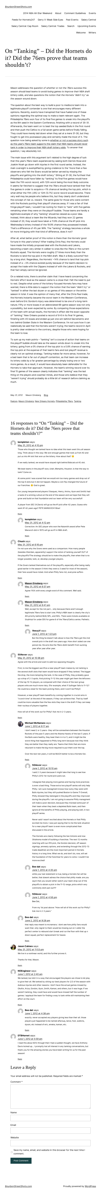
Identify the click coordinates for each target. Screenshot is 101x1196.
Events (92, 13)
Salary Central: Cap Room (24, 26)
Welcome (81, 32)
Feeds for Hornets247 (23, 19)
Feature (13, 401)
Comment (16, 1082)
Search (71, 26)
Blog (46, 395)
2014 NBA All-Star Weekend (37, 13)
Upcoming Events (86, 26)
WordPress (90, 1186)
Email (13, 1125)
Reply (20, 514)
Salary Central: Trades (52, 26)
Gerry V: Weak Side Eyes (50, 19)
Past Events (72, 19)
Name (13, 1112)
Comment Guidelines (75, 13)
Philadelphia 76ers (64, 401)
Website (14, 1137)
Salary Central (88, 19)
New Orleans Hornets (45, 401)
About (58, 13)
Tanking (77, 401)
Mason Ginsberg (26, 401)
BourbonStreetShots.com (18, 6)
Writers (92, 32)
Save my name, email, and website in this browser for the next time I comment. (49, 1152)
